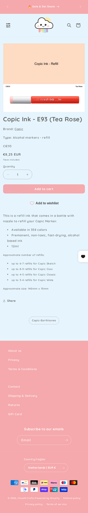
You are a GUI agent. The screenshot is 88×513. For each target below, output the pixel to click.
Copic (19, 129)
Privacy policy (34, 504)
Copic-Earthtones (44, 320)
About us (14, 351)
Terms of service (56, 504)
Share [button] (11, 301)
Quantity (9, 166)
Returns (14, 405)
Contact (14, 386)
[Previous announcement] (7, 6)
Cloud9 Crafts (26, 497)
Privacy (13, 360)
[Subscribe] (66, 440)
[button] (8, 25)
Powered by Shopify (47, 497)
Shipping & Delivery (22, 396)
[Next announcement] (80, 6)
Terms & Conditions (22, 369)
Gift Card (15, 414)
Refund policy (71, 498)
